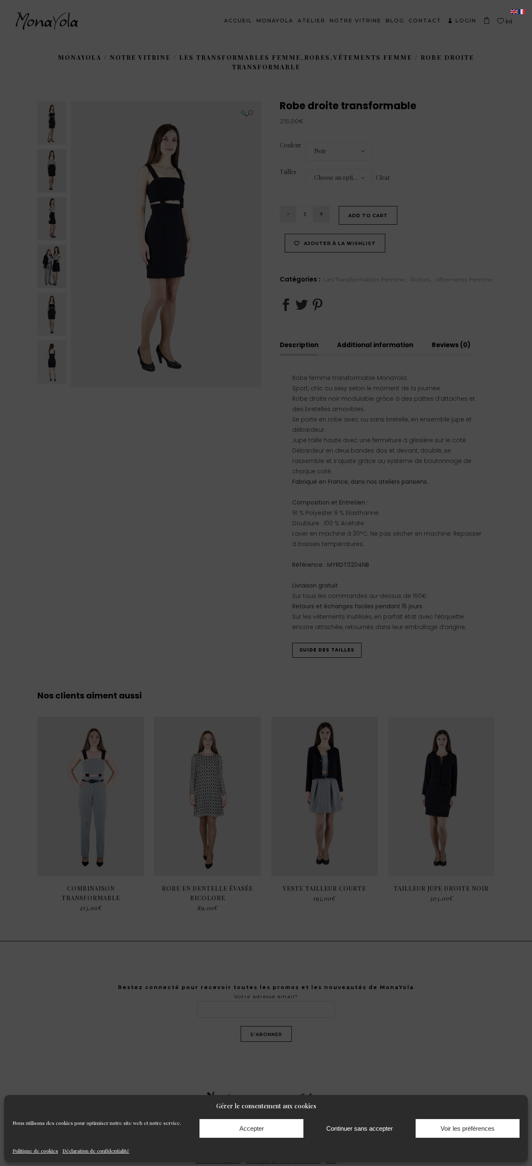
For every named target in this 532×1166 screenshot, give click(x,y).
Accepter (251, 1128)
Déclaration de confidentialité (95, 1150)
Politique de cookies (35, 1150)
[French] (522, 11)
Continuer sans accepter (359, 1128)
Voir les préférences (468, 1128)
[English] (514, 11)
